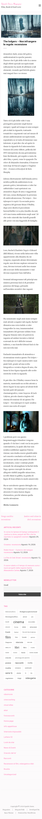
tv (25, 673)
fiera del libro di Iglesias (29, 632)
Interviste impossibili (12, 732)
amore (25, 617)
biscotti (7, 622)
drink (24, 627)
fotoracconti (9, 716)
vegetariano (9, 678)
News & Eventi (10, 748)
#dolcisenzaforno (10, 612)
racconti (19, 663)
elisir (6, 710)
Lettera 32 (8, 737)
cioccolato (31, 622)
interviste (29, 642)
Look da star (9, 742)
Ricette (7, 769)
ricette (8, 668)
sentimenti (28, 668)
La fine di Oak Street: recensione (17, 558)
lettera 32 (8, 647)
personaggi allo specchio (22, 658)
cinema (11, 34)
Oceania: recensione (12, 544)
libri (17, 647)
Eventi (7, 632)
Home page (8, 721)
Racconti (7, 758)
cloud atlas (8, 705)
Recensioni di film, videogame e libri (21, 32)
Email (6, 585)
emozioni (33, 627)
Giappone (8, 642)
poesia (8, 663)
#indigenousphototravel (28, 612)
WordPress (31, 813)
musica (15, 652)
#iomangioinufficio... (12, 617)
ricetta (30, 663)
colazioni (7, 627)
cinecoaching (9, 700)
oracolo (8, 658)
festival (16, 632)
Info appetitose (10, 726)
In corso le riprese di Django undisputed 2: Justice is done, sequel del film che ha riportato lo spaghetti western (21, 534)
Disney (16, 627)
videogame (30, 678)
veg (31, 673)
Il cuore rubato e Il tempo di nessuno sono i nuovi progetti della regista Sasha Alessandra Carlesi (22, 567)
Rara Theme (8, 813)
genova (33, 637)
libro (25, 647)
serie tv (9, 673)
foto (16, 637)
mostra (33, 647)
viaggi (19, 678)
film (16, 34)
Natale (23, 652)
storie (19, 673)
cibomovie (8, 694)
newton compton (33, 652)
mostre (7, 652)
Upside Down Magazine (11, 3)
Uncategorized (10, 774)
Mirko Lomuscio (27, 30)
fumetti (24, 637)
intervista (19, 642)
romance (18, 668)
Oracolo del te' (10, 753)
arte (32, 617)
